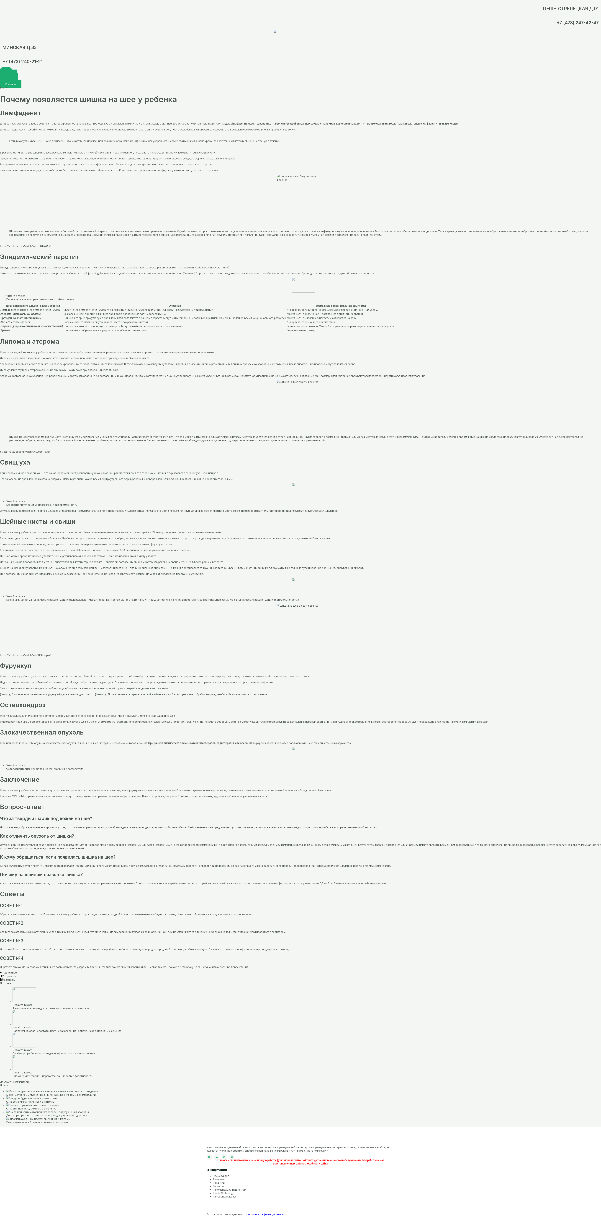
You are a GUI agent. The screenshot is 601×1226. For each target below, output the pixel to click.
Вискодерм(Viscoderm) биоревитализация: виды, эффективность (52, 1076)
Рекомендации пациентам (229, 1189)
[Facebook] (209, 1157)
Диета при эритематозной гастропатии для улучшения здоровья (46, 1115)
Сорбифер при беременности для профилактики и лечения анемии (54, 1053)
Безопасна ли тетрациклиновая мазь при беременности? (41, 505)
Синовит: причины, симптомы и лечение (31, 1108)
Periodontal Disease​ (224, 1196)
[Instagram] (224, 1157)
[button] (10, 84)
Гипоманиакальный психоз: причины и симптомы (37, 1122)
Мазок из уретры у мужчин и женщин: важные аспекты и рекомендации (51, 1094)
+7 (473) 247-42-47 (578, 22)
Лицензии (219, 1179)
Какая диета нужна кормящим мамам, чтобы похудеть (40, 299)
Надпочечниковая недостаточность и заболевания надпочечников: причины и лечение (67, 1031)
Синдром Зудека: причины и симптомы (30, 1101)
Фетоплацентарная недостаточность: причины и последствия (44, 769)
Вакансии (219, 1182)
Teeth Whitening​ (223, 1193)
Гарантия (218, 1186)
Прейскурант (221, 1176)
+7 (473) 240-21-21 (22, 61)
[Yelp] (231, 1157)
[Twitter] (216, 1157)
